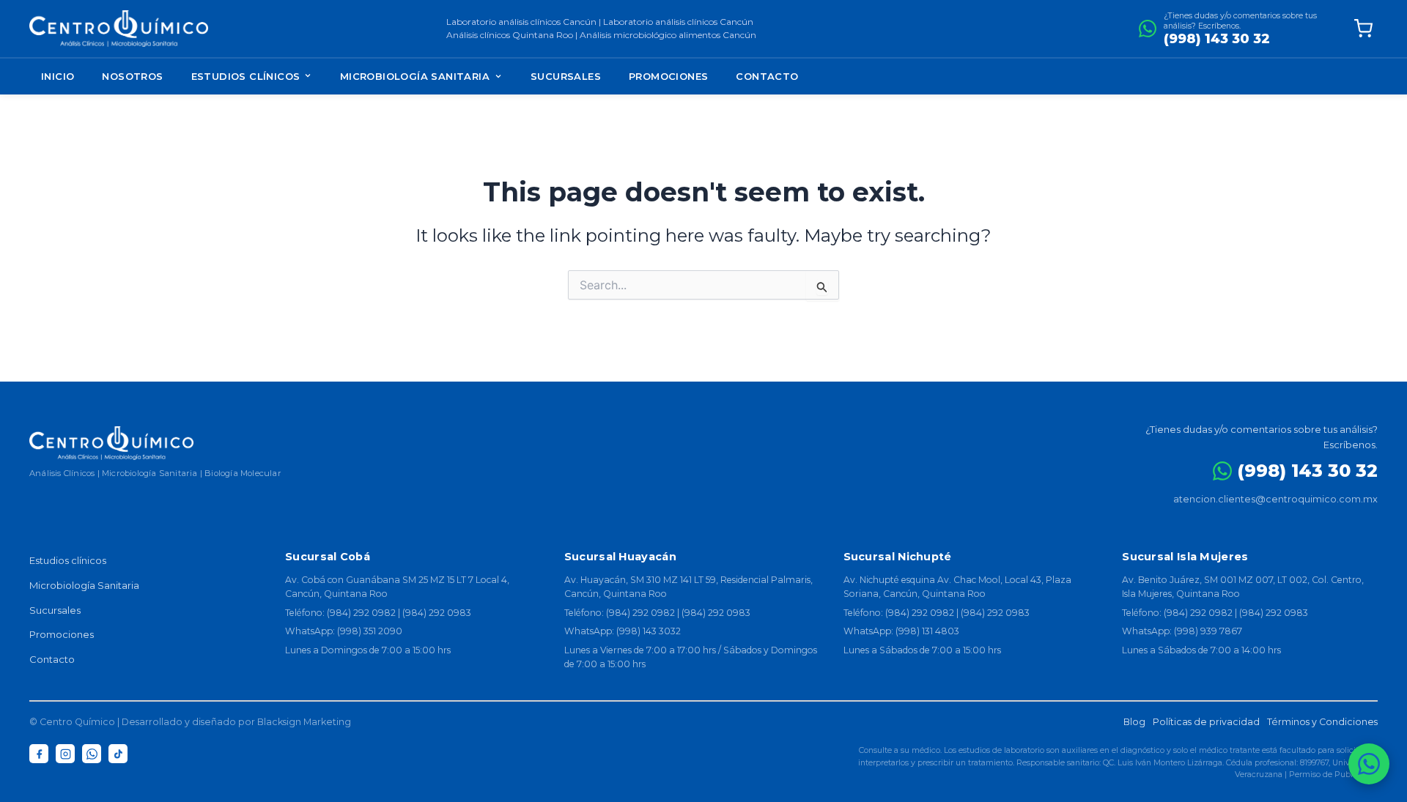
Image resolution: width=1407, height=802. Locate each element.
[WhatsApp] (91, 753)
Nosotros (132, 76)
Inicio (57, 76)
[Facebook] (38, 753)
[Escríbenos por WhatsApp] (1368, 763)
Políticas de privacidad (1206, 721)
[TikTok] (118, 753)
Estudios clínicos (67, 560)
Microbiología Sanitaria (415, 76)
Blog (1134, 721)
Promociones (668, 76)
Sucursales (566, 76)
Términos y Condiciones (1322, 721)
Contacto (767, 76)
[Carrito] (1363, 28)
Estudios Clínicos (247, 76)
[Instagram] (65, 753)
